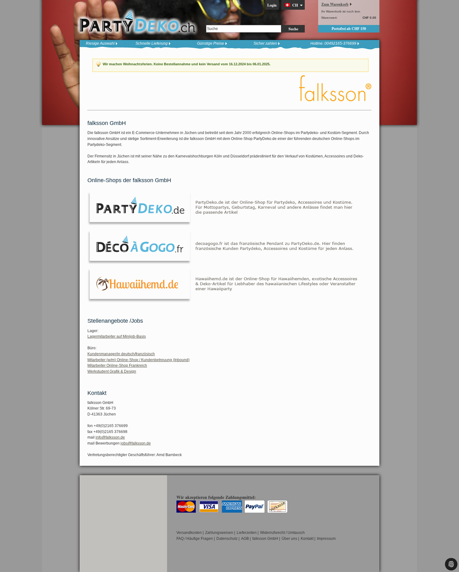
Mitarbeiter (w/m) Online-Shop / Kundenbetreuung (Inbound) (138, 360)
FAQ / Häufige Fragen (194, 538)
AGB (245, 538)
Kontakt (307, 538)
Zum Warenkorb (334, 4)
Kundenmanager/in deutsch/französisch (121, 354)
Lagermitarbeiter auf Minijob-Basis (116, 336)
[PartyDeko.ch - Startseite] (137, 21)
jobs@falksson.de (136, 443)
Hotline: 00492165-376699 (333, 43)
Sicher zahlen (265, 43)
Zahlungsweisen (219, 532)
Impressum (326, 538)
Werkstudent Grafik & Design (111, 371)
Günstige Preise (210, 43)
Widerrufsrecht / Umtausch (282, 532)
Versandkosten (189, 532)
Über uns (289, 538)
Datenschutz (227, 538)
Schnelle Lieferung (152, 43)
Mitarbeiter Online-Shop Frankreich (117, 365)
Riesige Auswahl (100, 43)
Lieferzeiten (247, 532)
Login (272, 5)
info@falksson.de (110, 437)
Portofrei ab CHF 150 (349, 28)
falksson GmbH (265, 538)
